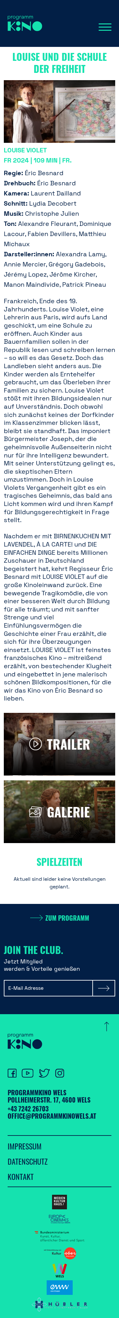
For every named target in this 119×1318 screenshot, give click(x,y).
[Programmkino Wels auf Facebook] (12, 1073)
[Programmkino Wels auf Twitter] (44, 1073)
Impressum (25, 1146)
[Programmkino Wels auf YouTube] (27, 1073)
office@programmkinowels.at (52, 1116)
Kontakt (21, 1176)
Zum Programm (67, 918)
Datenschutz (28, 1161)
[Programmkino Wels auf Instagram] (59, 1073)
